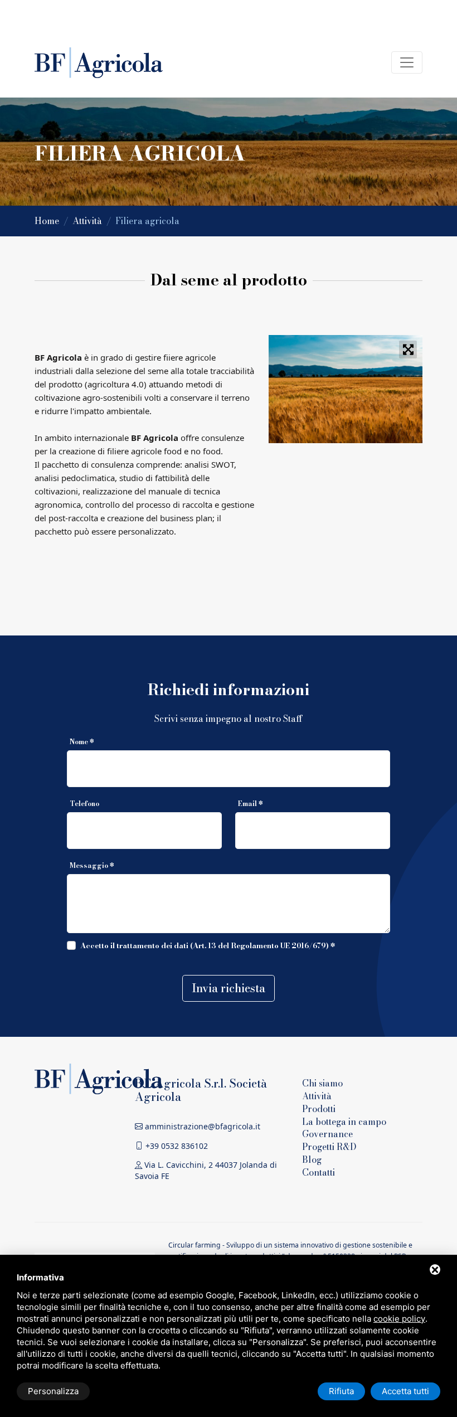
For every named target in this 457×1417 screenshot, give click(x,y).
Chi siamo (322, 1083)
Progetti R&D (329, 1146)
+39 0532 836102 (175, 1146)
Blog (312, 1159)
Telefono (84, 803)
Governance (327, 1134)
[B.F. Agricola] (99, 1077)
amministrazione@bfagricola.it (201, 1126)
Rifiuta (341, 1391)
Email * (250, 803)
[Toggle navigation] (406, 62)
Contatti (318, 1172)
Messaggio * (92, 865)
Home (48, 220)
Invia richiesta (228, 988)
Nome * (82, 741)
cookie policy (399, 1318)
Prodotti (319, 1108)
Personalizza (53, 1391)
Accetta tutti (405, 1391)
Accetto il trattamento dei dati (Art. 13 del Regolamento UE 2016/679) (204, 945)
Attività (88, 220)
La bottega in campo (344, 1121)
